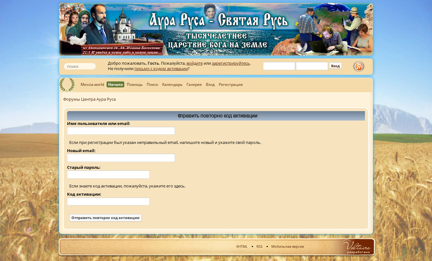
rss (360, 66)
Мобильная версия (287, 246)
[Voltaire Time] (356, 247)
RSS (259, 246)
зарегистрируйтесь (231, 63)
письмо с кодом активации (161, 68)
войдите (195, 63)
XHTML (242, 246)
